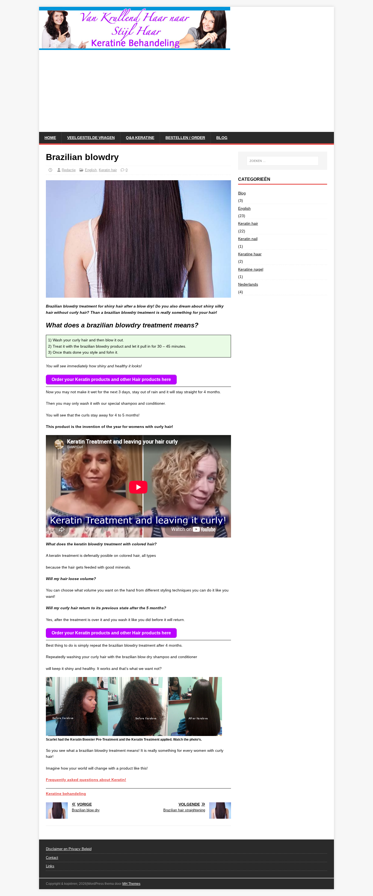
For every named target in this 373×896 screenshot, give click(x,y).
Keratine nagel (250, 269)
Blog (221, 137)
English (91, 170)
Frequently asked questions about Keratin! (86, 779)
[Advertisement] (186, 91)
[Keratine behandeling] (134, 47)
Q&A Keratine (140, 137)
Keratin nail (247, 238)
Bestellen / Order (185, 137)
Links (50, 866)
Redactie (69, 170)
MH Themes (131, 884)
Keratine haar (250, 254)
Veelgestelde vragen (91, 137)
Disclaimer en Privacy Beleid (68, 849)
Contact (52, 858)
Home (50, 137)
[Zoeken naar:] (282, 160)
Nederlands (248, 284)
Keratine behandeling (66, 793)
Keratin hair (108, 170)
